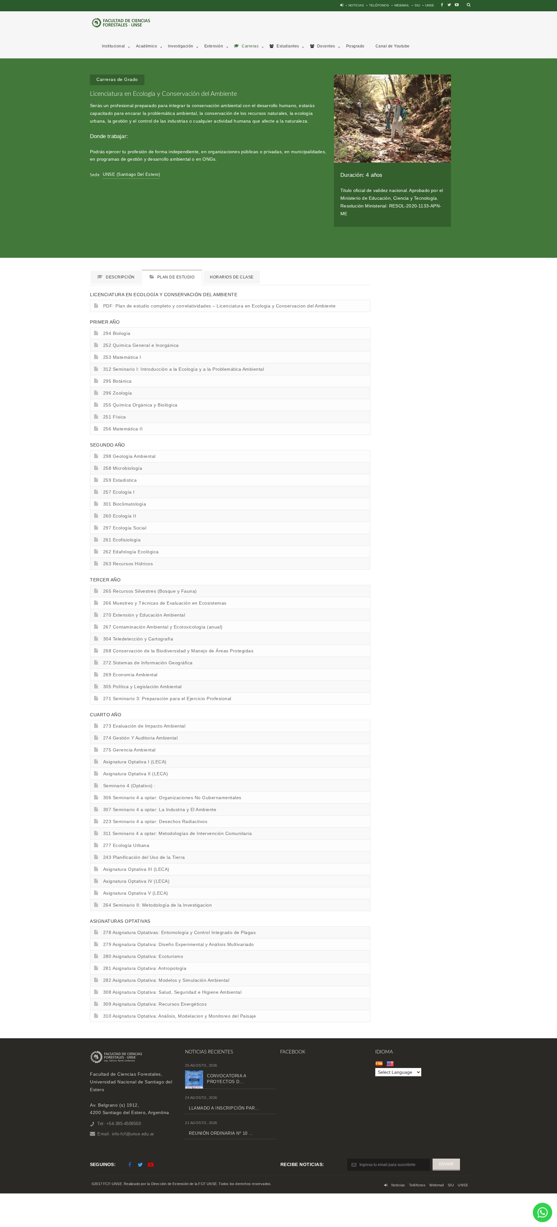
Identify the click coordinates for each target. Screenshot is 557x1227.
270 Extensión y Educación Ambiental (144, 615)
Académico (146, 46)
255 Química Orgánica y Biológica (140, 404)
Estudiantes (287, 46)
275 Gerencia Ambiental (129, 749)
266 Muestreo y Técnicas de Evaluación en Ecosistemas (165, 603)
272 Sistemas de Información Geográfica (148, 662)
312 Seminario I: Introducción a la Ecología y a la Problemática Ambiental (183, 369)
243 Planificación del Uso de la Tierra (144, 857)
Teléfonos (379, 5)
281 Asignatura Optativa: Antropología (145, 968)
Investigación (180, 46)
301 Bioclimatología (124, 504)
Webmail (401, 5)
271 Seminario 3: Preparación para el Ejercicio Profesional (167, 698)
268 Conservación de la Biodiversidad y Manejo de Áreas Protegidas (178, 650)
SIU (417, 5)
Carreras (250, 46)
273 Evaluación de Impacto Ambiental (144, 726)
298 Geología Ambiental (129, 456)
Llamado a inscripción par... (224, 1108)
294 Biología (117, 333)
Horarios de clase (232, 277)
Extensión (213, 46)
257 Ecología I (119, 492)
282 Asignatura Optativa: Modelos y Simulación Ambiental (166, 980)
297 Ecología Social (125, 527)
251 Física (114, 416)
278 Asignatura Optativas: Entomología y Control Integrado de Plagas (179, 932)
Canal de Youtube (393, 46)
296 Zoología (117, 393)
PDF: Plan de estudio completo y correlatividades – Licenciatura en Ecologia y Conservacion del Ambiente (219, 305)
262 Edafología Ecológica (131, 551)
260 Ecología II (119, 515)
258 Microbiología (122, 468)
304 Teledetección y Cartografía (138, 638)
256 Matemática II (123, 428)
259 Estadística (120, 480)
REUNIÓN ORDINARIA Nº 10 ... (221, 1133)
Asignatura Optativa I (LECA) (135, 761)
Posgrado (355, 46)
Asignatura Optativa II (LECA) (135, 773)
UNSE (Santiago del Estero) (131, 174)
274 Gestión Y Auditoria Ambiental (140, 737)
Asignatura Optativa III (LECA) (136, 869)
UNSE (429, 5)
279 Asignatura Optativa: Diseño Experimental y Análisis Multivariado (178, 944)
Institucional (113, 46)
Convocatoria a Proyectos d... (226, 1078)
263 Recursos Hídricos (128, 563)
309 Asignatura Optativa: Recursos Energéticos (155, 1004)
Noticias (356, 5)
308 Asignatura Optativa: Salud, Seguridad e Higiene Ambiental (172, 992)
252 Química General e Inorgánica (141, 345)
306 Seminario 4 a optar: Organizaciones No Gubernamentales (172, 797)
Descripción (120, 277)
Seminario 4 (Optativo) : (129, 785)
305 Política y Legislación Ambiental (142, 686)
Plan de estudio (175, 277)
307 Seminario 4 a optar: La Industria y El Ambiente (160, 809)
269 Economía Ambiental (130, 674)
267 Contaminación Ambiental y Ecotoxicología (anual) (163, 626)
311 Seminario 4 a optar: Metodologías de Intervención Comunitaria (177, 833)
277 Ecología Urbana (126, 845)
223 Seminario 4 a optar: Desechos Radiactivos (155, 821)
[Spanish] (380, 1064)
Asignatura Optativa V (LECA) (135, 893)
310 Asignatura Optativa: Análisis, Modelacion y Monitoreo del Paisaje (179, 1016)
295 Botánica (117, 381)
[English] (391, 1064)
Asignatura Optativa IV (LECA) (136, 881)
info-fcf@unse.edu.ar (133, 1133)
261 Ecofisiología (122, 539)
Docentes (325, 46)
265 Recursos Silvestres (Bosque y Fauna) (150, 591)
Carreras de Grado (117, 79)
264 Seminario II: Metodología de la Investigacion (157, 905)
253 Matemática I (122, 357)
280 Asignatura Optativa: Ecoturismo (143, 956)
